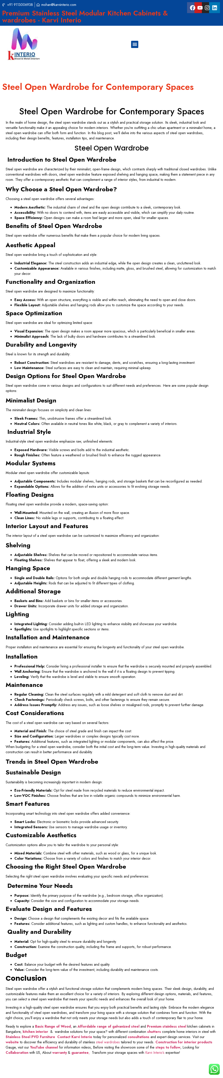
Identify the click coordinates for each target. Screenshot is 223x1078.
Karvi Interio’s (154, 1052)
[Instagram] (207, 7)
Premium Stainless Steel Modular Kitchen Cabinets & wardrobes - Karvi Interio (85, 16)
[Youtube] (199, 7)
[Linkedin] (214, 7)
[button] (134, 44)
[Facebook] (192, 7)
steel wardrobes (108, 1042)
